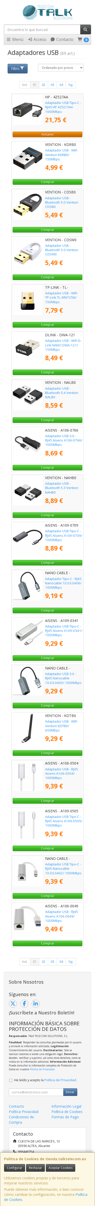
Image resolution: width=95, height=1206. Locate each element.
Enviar (70, 1092)
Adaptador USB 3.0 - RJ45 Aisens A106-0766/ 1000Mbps (63, 440)
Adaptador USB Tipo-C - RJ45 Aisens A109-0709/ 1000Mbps (63, 535)
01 (34, 85)
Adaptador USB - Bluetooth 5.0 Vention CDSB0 (61, 202)
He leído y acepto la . (45, 1080)
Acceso (39, 39)
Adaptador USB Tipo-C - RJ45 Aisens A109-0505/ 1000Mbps (63, 821)
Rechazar (35, 1168)
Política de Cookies (67, 1111)
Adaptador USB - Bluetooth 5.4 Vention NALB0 (61, 393)
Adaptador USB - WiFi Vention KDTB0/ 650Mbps (61, 725)
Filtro (15, 68)
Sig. (70, 85)
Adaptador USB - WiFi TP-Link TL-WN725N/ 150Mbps (61, 297)
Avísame (48, 134)
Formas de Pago (65, 1117)
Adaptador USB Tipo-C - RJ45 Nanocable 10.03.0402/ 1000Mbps (63, 868)
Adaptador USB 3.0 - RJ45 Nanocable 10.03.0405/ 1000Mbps (63, 678)
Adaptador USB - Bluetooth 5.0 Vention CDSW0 (61, 250)
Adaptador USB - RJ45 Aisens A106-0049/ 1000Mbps (61, 916)
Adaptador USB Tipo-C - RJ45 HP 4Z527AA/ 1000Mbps (63, 107)
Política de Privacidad (42, 1069)
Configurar (14, 1168)
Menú (17, 39)
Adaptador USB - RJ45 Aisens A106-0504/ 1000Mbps (61, 773)
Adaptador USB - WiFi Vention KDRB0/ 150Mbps (61, 154)
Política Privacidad (24, 1111)
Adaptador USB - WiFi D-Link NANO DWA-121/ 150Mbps (63, 345)
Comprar (47, 182)
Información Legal (66, 1106)
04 (61, 85)
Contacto (64, 39)
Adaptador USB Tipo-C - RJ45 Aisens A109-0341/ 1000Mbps (63, 630)
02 (43, 85)
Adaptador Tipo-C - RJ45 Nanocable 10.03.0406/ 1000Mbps (63, 583)
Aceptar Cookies (60, 1168)
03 (52, 85)
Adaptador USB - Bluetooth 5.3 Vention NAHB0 (61, 488)
